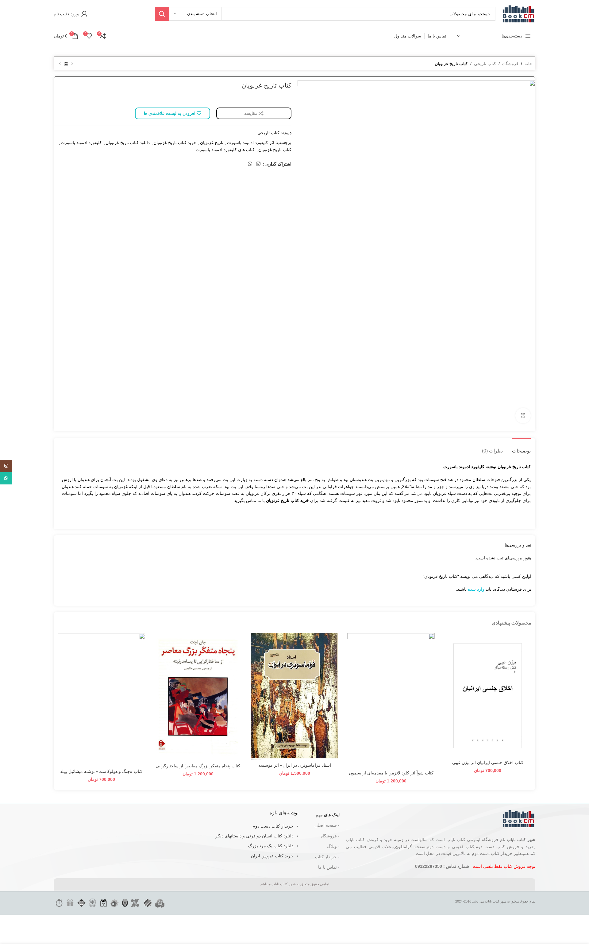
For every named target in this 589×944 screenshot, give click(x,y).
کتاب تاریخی (485, 63)
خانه (528, 63)
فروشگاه (510, 63)
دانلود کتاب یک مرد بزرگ (270, 845)
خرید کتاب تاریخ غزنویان (174, 142)
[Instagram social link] (258, 164)
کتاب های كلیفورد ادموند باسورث (225, 149)
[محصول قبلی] (72, 64)
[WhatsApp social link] (250, 164)
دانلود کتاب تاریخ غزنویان (128, 142)
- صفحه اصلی (327, 825)
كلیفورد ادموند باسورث (81, 142)
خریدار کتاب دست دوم (272, 826)
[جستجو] (162, 14)
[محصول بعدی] (60, 64)
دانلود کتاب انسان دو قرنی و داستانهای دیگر (254, 835)
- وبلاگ (333, 846)
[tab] (521, 447)
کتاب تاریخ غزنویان (274, 149)
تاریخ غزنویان (211, 142)
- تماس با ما (329, 867)
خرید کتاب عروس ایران (272, 855)
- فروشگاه (330, 835)
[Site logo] (518, 13)
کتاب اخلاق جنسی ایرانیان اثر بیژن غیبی (487, 762)
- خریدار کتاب (327, 856)
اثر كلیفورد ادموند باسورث (250, 142)
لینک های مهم (328, 814)
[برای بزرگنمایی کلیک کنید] (523, 415)
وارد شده (476, 589)
